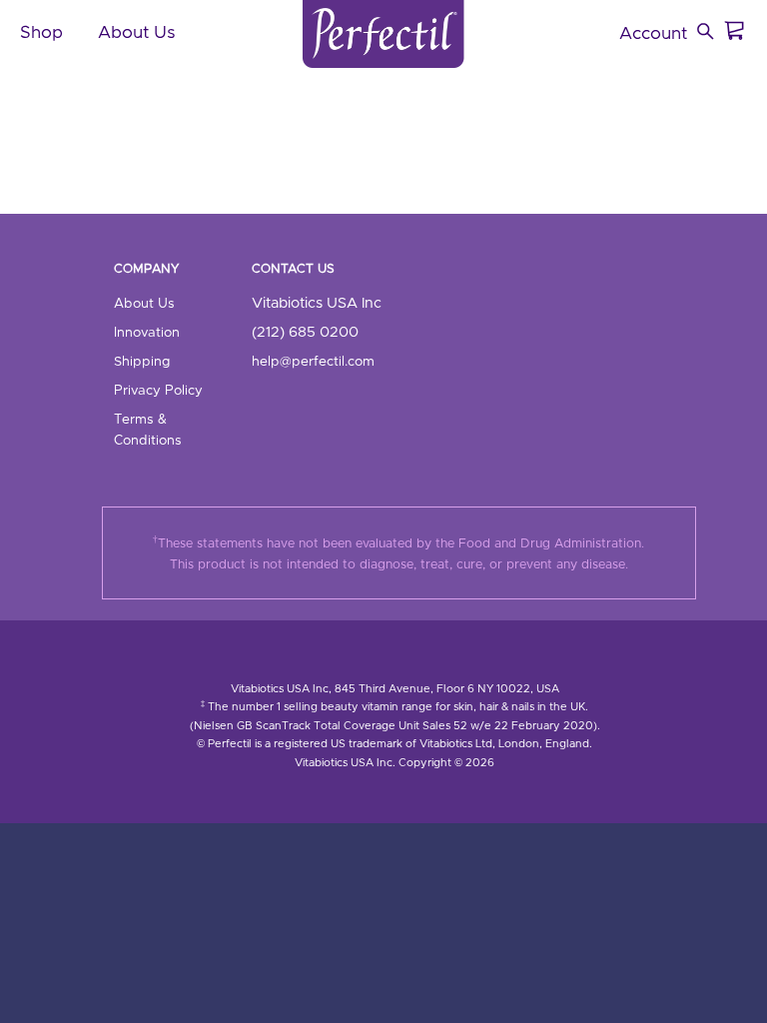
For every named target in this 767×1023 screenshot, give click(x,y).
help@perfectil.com (313, 362)
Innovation (147, 333)
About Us (144, 304)
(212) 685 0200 (305, 332)
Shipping (142, 362)
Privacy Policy (158, 391)
